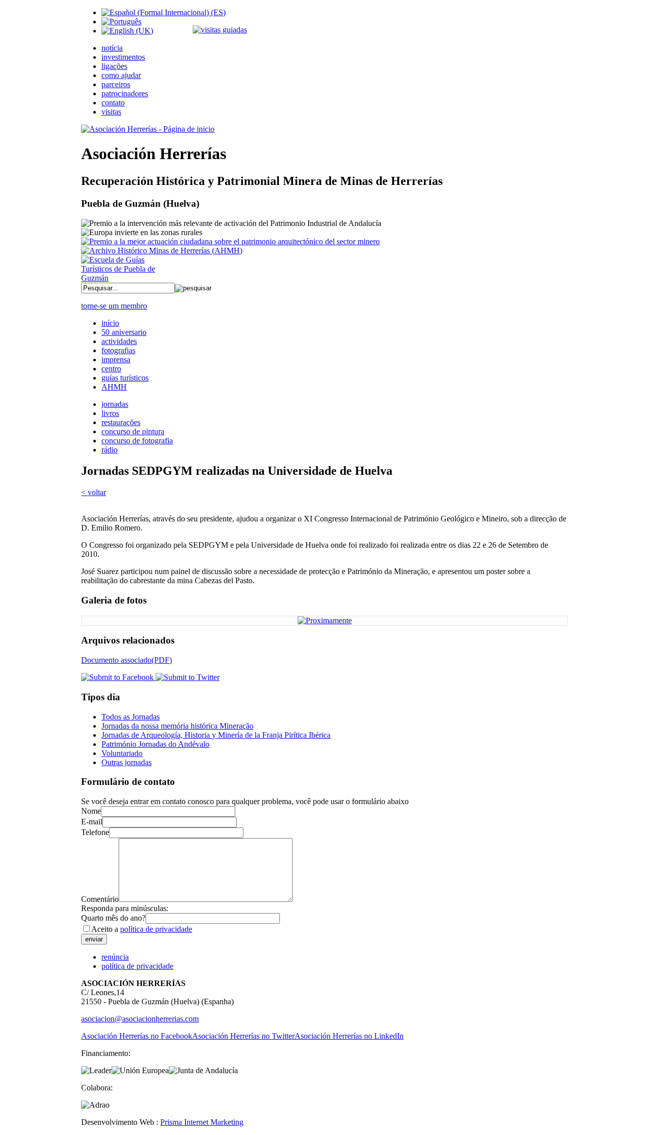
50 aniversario (124, 332)
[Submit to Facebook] (117, 677)
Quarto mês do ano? (113, 918)
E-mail (91, 821)
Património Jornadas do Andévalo (155, 744)
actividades (119, 341)
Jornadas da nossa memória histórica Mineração (177, 726)
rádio (109, 449)
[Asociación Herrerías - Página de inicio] (147, 129)
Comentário (100, 899)
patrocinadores (124, 93)
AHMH (114, 387)
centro (111, 368)
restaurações (120, 422)
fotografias (118, 350)
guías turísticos (125, 377)
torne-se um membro (114, 305)
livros (110, 413)
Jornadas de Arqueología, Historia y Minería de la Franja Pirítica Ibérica (216, 735)
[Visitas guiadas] (220, 29)
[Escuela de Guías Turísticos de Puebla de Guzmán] (121, 278)
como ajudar (121, 75)
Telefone (95, 832)
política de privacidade (156, 929)
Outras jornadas (126, 762)
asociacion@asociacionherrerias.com (140, 1018)
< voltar (93, 492)
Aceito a (141, 929)
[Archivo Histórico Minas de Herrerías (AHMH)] (161, 250)
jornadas (114, 404)
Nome (91, 811)
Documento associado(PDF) (126, 660)
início (110, 323)
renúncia (115, 957)
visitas (111, 111)
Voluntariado (121, 753)
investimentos (123, 57)
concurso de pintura (132, 431)
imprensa (115, 359)
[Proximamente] (325, 620)
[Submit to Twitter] (187, 677)
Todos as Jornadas (130, 716)
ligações (114, 66)
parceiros (115, 84)
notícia (112, 48)
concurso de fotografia (137, 440)
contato (113, 102)
